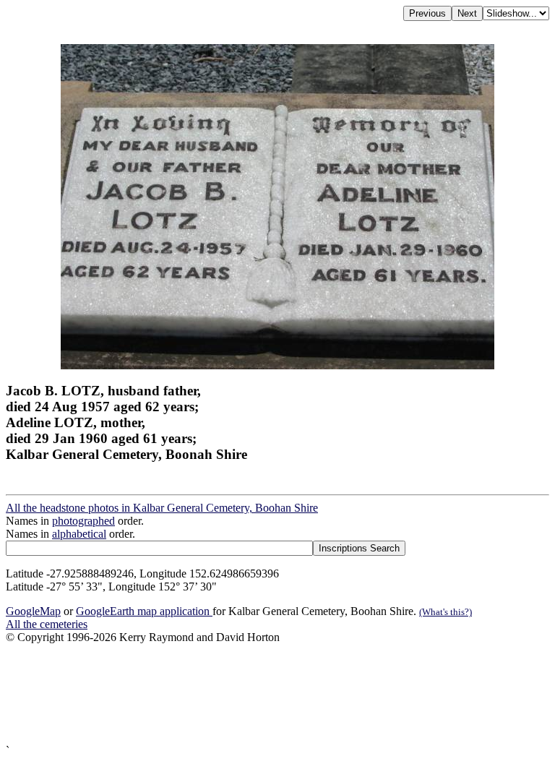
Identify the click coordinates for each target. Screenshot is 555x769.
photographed (83, 521)
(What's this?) (445, 611)
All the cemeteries (46, 624)
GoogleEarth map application (144, 611)
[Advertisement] (277, 694)
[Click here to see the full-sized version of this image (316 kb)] (277, 365)
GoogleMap (33, 611)
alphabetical (79, 534)
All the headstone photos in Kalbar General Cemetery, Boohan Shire (162, 508)
